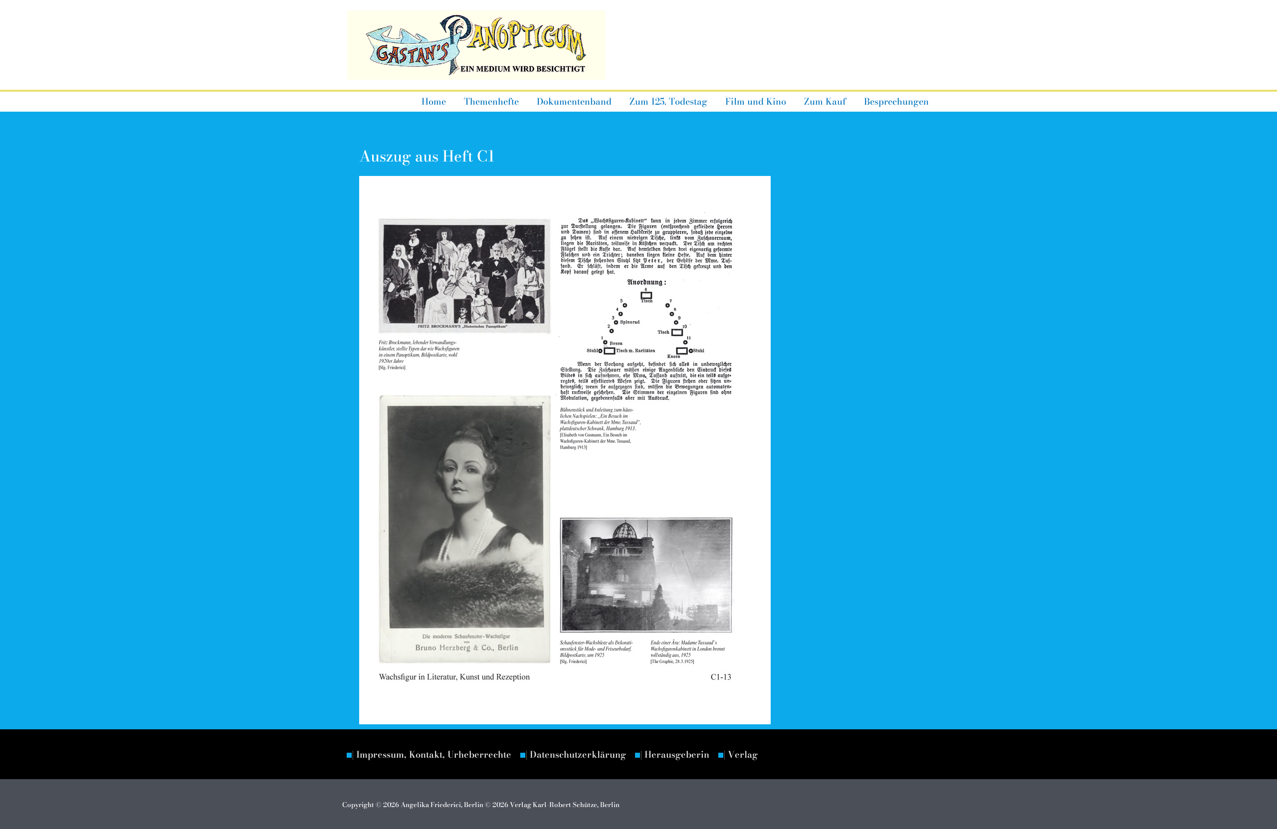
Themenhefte (491, 101)
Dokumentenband (574, 101)
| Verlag (740, 754)
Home (434, 101)
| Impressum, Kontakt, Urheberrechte (431, 754)
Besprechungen (896, 101)
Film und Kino (755, 101)
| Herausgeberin (674, 754)
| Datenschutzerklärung (575, 754)
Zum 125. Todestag (668, 101)
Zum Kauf (825, 101)
